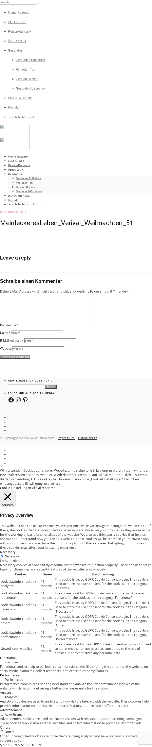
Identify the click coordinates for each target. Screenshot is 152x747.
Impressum (66, 438)
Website (6, 348)
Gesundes (15, 50)
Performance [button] (10, 675)
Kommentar (9, 325)
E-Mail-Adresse (12, 341)
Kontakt (13, 107)
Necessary (12, 556)
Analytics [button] (6, 692)
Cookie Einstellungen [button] (15, 488)
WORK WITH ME (20, 98)
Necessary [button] (7, 552)
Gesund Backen (27, 79)
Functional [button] (8, 658)
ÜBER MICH (17, 41)
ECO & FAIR (17, 22)
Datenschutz (87, 438)
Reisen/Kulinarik (19, 31)
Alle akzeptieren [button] (44, 488)
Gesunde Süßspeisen (31, 88)
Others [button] (5, 727)
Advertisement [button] (11, 710)
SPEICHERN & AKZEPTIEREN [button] (20, 745)
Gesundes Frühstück (30, 60)
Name (5, 333)
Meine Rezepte (18, 12)
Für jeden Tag (25, 69)
